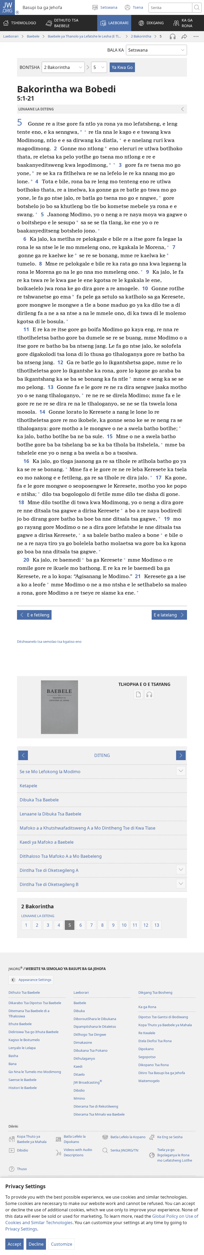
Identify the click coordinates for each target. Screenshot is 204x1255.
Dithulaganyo (84, 1058)
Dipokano (146, 1048)
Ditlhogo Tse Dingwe (90, 1034)
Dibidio (79, 1090)
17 (159, 477)
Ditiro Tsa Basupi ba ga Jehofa (161, 1072)
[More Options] (196, 36)
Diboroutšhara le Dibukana (95, 1018)
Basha (13, 1055)
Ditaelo (79, 1074)
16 (26, 460)
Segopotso (147, 1056)
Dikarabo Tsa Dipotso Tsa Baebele (34, 1002)
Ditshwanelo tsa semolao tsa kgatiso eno (49, 641)
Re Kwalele (146, 1032)
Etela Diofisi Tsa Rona (155, 1040)
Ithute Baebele (20, 1023)
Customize (61, 1244)
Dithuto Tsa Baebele (24, 992)
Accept (14, 1244)
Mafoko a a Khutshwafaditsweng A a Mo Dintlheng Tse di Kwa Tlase (87, 828)
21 (138, 576)
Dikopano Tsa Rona (153, 1064)
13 (51, 387)
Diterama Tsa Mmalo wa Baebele (99, 1114)
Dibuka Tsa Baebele (39, 800)
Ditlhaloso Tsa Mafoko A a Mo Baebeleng (61, 856)
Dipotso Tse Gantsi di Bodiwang (163, 1016)
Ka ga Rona (147, 1006)
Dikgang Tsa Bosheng (155, 992)
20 (26, 559)
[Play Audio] (172, 36)
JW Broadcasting (88, 1082)
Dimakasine (83, 1042)
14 (42, 411)
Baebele (33, 36)
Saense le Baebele (22, 1079)
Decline (36, 1244)
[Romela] (184, 36)
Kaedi (78, 1066)
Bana (12, 1063)
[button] (68, 23)
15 (110, 436)
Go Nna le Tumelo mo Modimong (34, 1071)
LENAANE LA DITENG (37, 915)
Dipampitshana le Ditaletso (95, 1026)
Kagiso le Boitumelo (24, 1039)
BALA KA (115, 50)
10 (145, 288)
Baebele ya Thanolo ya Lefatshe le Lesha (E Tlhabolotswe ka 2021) (85, 36)
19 (167, 518)
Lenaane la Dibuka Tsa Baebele (50, 814)
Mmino (79, 1098)
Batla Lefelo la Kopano (124, 1137)
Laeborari (10, 36)
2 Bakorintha (141, 36)
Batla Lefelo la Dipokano (70, 1139)
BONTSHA (30, 67)
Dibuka (79, 1010)
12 (60, 362)
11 (26, 329)
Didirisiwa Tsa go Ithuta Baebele (33, 1031)
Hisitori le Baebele (22, 1087)
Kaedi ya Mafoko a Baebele (47, 842)
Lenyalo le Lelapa (22, 1047)
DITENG (102, 755)
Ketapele (28, 786)
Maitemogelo (149, 1080)
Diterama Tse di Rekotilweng (96, 1106)
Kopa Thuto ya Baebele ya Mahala (165, 1024)
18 (21, 502)
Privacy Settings (21, 1229)
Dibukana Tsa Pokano (91, 1050)
